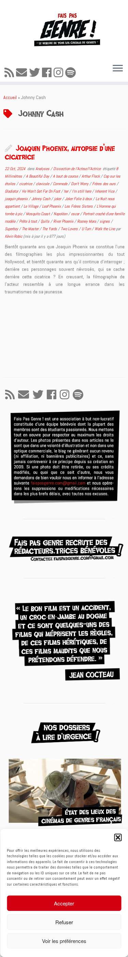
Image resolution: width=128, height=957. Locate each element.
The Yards (50, 229)
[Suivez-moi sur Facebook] (48, 73)
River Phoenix (63, 221)
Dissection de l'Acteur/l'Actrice (77, 168)
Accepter (64, 903)
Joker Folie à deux (79, 199)
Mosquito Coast (38, 214)
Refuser (64, 922)
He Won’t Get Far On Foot (41, 191)
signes (105, 221)
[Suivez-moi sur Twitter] (35, 73)
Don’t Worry (80, 183)
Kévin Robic (13, 236)
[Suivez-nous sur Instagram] (59, 73)
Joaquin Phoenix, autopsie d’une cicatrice (60, 152)
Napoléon (61, 214)
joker (58, 199)
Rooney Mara (87, 221)
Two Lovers (70, 229)
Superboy (12, 229)
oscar (75, 214)
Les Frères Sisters (79, 206)
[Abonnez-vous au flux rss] (10, 73)
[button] (117, 837)
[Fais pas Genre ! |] (64, 29)
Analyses (43, 168)
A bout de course (66, 176)
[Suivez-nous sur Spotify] (71, 73)
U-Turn (87, 229)
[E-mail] (22, 73)
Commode (60, 183)
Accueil (10, 97)
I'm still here (82, 191)
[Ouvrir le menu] (118, 69)
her (66, 191)
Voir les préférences (64, 940)
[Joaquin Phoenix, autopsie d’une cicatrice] (64, 335)
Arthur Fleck (91, 176)
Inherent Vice (105, 191)
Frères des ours (104, 183)
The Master (31, 229)
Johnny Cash (41, 199)
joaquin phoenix (17, 199)
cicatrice (26, 183)
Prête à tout (28, 221)
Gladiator (12, 191)
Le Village (31, 206)
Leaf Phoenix (52, 206)
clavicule (43, 183)
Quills (46, 221)
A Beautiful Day (38, 176)
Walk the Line (105, 229)
